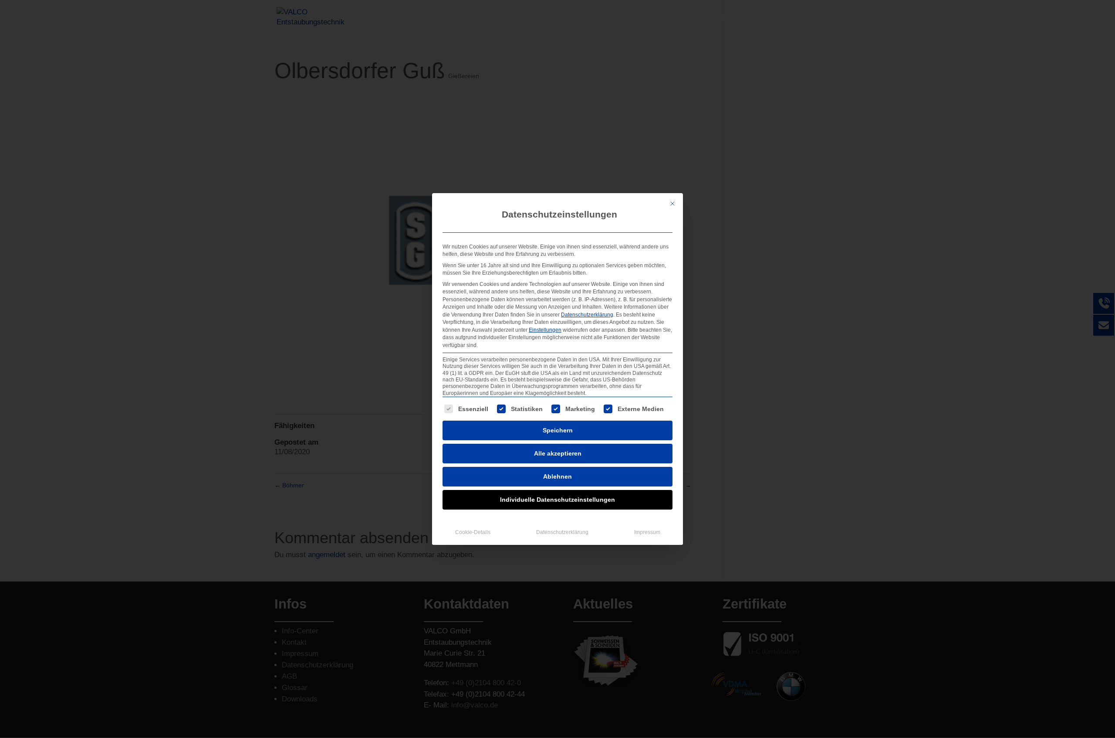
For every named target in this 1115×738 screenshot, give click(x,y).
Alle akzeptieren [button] (557, 453)
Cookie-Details (472, 532)
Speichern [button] (558, 430)
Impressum (647, 532)
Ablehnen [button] (557, 476)
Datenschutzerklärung (587, 315)
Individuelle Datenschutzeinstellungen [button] (557, 499)
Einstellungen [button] (545, 330)
